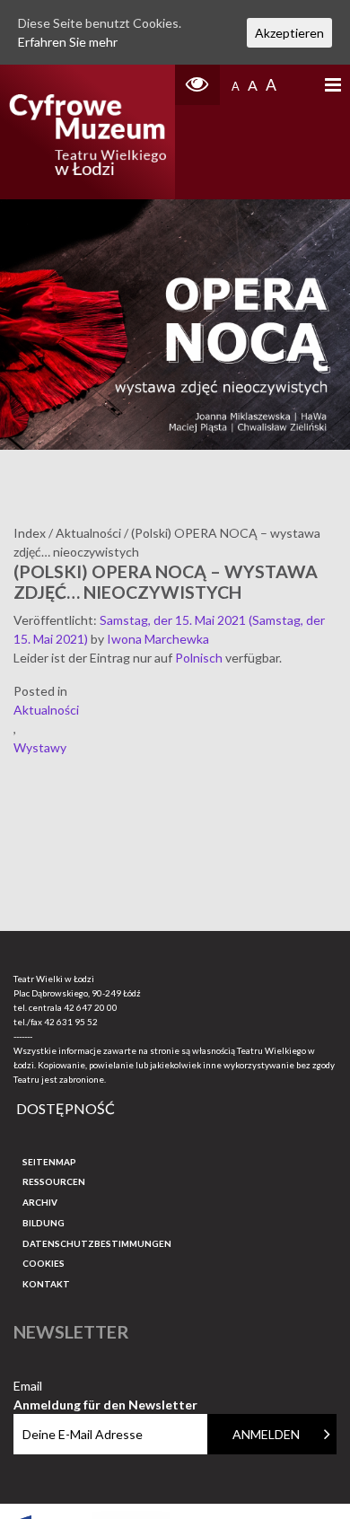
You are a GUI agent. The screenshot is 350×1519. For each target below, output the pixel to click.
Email (105, 1386)
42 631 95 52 (71, 1021)
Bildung (43, 1222)
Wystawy (39, 747)
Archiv (39, 1202)
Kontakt (46, 1283)
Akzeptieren (289, 32)
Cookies (43, 1263)
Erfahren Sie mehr (68, 41)
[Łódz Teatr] (88, 132)
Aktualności (46, 709)
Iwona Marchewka (158, 638)
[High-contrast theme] (197, 85)
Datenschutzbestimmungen (96, 1243)
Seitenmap (49, 1161)
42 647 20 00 (91, 1007)
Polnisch (199, 657)
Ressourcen (53, 1181)
